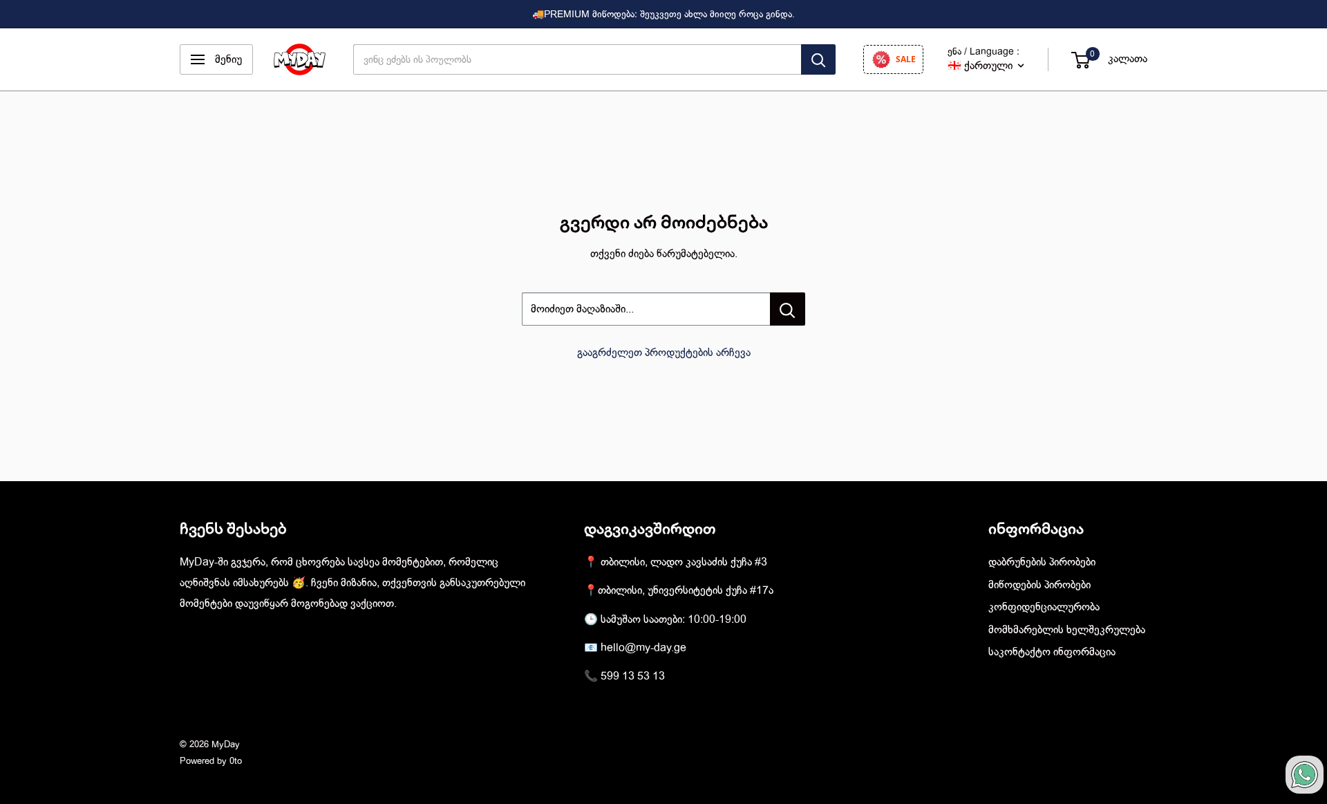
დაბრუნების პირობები (1041, 562)
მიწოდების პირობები (1039, 585)
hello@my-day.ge (643, 648)
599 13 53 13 (633, 676)
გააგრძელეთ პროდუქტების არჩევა (664, 352)
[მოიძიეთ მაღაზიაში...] (787, 309)
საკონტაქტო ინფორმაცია (1052, 652)
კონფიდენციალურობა (1044, 607)
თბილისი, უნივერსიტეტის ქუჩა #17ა (685, 590)
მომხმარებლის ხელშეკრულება (1066, 630)
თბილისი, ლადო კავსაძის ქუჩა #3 (684, 562)
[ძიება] (818, 59)
